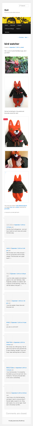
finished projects (23, 205)
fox (13, 207)
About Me (12, 25)
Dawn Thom (9, 342)
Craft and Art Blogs (9, 28)
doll (17, 205)
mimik (22, 47)
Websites (7, 32)
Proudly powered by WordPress (16, 420)
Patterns (18, 28)
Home (6, 25)
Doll (6, 10)
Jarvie (8, 248)
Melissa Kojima (10, 367)
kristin (8, 322)
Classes (19, 25)
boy (11, 207)
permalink (7, 208)
